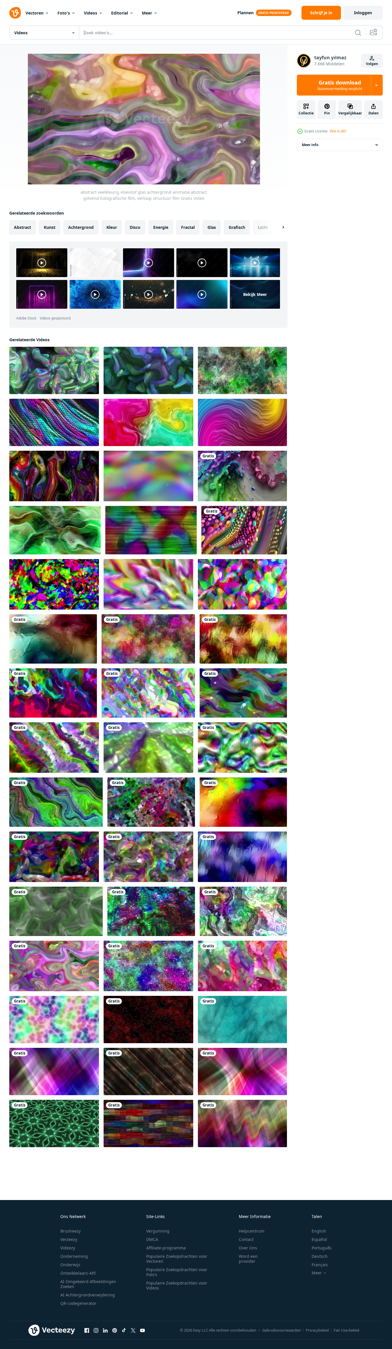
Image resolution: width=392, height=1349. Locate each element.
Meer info (310, 144)
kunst (49, 227)
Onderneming (74, 1256)
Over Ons (248, 1248)
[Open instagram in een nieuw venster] (96, 1330)
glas (211, 227)
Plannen (245, 12)
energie (160, 227)
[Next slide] (278, 227)
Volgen (372, 63)
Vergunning (157, 1231)
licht (263, 227)
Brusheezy (70, 1231)
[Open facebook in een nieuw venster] (86, 1330)
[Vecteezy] (15, 13)
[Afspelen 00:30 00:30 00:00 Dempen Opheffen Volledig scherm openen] (144, 119)
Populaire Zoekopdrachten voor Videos (176, 1285)
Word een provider (248, 1258)
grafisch (237, 227)
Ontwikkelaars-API (78, 1273)
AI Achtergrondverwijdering (87, 1295)
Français (320, 1264)
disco (135, 227)
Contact (246, 1239)
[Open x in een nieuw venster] (133, 1330)
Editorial (119, 13)
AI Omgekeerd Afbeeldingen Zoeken (88, 1284)
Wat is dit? (338, 131)
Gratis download (339, 85)
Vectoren (35, 13)
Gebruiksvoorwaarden (281, 1330)
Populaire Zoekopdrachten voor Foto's (176, 1272)
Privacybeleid (317, 1330)
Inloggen (363, 12)
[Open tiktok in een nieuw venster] (124, 1330)
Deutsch (320, 1256)
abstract (22, 227)
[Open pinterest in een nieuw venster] (114, 1330)
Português (322, 1248)
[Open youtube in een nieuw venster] (142, 1330)
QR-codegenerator (78, 1303)
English (319, 1231)
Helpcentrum (251, 1231)
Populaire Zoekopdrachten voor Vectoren (176, 1258)
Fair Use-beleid (346, 1330)
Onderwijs (70, 1264)
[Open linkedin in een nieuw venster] (105, 1330)
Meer (147, 13)
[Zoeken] (358, 32)
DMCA (152, 1239)
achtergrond (81, 227)
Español (319, 1239)
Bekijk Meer (255, 294)
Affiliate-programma (166, 1248)
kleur (111, 227)
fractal (188, 227)
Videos (90, 13)
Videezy (67, 1248)
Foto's (63, 13)
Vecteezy (68, 1239)
